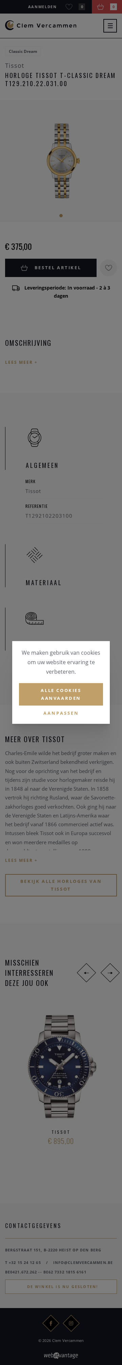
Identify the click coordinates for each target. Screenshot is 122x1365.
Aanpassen (61, 713)
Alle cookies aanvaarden (61, 694)
